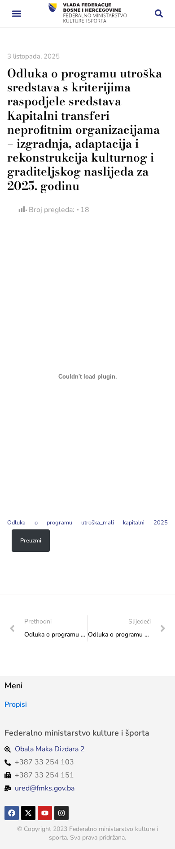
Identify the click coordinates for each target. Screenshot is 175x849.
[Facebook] (11, 813)
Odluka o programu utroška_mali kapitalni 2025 (87, 523)
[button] (16, 13)
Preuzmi (30, 541)
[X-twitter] (28, 813)
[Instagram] (61, 813)
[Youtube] (45, 813)
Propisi (15, 704)
